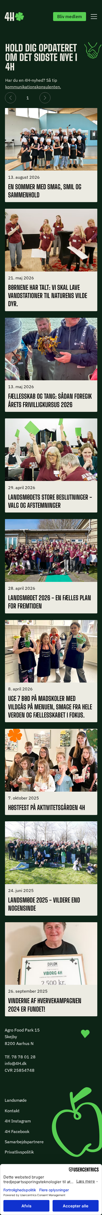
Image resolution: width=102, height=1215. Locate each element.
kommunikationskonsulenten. (33, 86)
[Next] (44, 97)
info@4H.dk (15, 1063)
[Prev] (10, 97)
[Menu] (93, 16)
